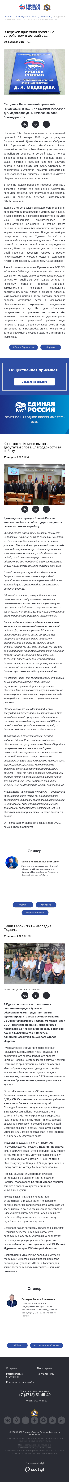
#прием (51, 347)
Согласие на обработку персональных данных (34, 1453)
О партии (11, 1368)
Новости (45, 16)
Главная (8, 16)
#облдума (46, 904)
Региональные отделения (14, 1375)
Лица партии (44, 1368)
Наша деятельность (26, 16)
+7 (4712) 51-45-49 (35, 1395)
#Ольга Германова (23, 347)
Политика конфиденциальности (34, 1447)
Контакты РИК (45, 1373)
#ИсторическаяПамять (46, 1345)
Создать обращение (34, 381)
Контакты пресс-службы (20, 1382)
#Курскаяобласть (35, 912)
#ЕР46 (22, 904)
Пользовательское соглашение (34, 1445)
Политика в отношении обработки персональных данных (34, 1450)
